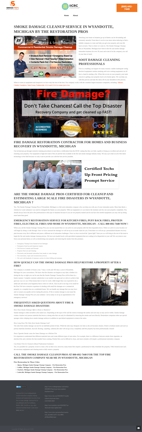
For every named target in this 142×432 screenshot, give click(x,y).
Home (66, 15)
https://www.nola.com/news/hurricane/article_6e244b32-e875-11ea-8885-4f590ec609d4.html (56, 415)
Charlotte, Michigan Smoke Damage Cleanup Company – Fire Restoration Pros (42, 370)
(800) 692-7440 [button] (127, 7)
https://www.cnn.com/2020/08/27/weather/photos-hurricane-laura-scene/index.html (57, 398)
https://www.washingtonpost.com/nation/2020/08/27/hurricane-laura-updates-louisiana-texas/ (57, 389)
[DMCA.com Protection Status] (21, 386)
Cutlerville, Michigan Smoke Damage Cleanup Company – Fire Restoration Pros (42, 372)
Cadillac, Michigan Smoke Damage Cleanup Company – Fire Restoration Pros (42, 367)
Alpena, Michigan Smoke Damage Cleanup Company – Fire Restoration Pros (41, 365)
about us (18, 410)
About (75, 15)
